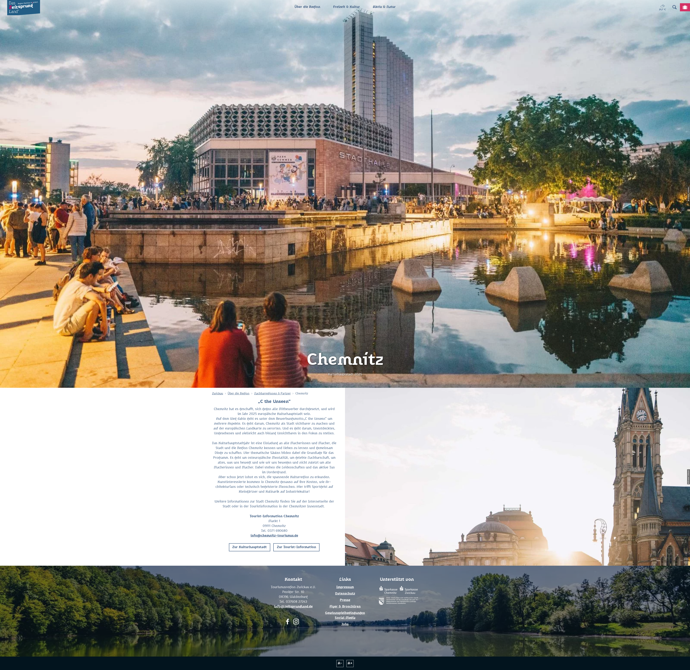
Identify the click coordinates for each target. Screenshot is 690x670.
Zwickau (217, 393)
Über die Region (238, 393)
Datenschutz (345, 593)
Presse (345, 600)
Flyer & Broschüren (345, 606)
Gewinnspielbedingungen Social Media (345, 615)
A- (340, 663)
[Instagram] (296, 622)
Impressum (345, 587)
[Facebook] (287, 622)
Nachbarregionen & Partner (272, 393)
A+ (350, 663)
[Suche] (674, 7)
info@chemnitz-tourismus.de (274, 535)
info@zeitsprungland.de (293, 606)
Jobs (345, 624)
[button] (249, 547)
